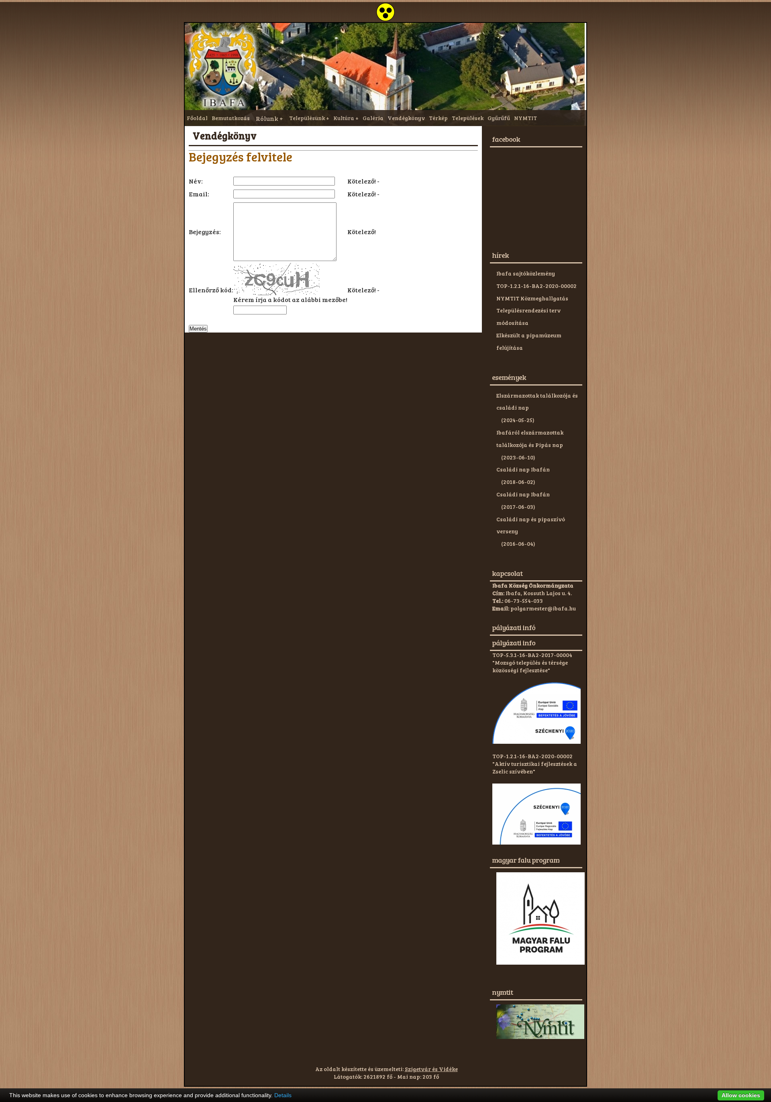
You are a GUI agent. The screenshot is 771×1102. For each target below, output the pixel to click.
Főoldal (197, 118)
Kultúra (343, 118)
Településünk (307, 118)
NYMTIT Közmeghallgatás (532, 298)
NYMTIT (525, 118)
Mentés (198, 329)
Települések (467, 118)
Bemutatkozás (231, 118)
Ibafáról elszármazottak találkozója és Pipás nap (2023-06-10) (529, 445)
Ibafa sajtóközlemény (525, 273)
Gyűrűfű (498, 118)
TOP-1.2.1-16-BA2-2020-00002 (536, 286)
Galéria (373, 118)
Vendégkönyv (406, 118)
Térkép (438, 118)
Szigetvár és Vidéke (431, 1069)
